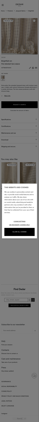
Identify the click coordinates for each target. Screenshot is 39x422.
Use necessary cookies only (19, 225)
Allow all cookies (19, 232)
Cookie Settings (19, 221)
